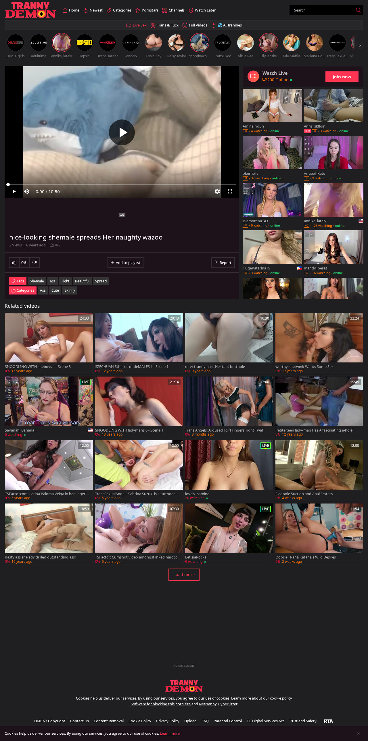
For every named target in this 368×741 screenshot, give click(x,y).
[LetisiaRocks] (229, 534)
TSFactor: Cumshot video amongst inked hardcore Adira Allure (137, 557)
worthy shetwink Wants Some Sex (304, 366)
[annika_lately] (333, 206)
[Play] (122, 132)
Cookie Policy (140, 720)
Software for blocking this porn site (161, 703)
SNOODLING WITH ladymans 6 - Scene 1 (129, 430)
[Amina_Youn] (272, 111)
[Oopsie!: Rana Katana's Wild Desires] (319, 534)
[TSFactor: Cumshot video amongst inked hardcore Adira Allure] (139, 534)
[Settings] (217, 191)
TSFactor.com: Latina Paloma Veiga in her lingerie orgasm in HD (46, 494)
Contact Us (79, 720)
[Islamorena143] (272, 206)
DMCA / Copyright (49, 720)
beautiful (82, 281)
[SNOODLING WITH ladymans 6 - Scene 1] (139, 407)
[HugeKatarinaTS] (272, 253)
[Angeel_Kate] (333, 158)
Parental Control (228, 720)
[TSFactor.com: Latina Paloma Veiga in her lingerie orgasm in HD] (49, 470)
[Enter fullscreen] (230, 191)
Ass (43, 290)
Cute (55, 290)
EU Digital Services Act (265, 720)
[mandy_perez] (333, 253)
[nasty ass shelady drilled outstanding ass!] (49, 534)
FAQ (205, 720)
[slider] (122, 184)
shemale (37, 281)
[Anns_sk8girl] (333, 111)
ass (52, 281)
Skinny (70, 290)
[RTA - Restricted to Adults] (328, 721)
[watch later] (11, 319)
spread (101, 281)
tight (65, 281)
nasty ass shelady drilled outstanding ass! (40, 557)
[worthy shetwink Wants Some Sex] (319, 343)
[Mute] (26, 191)
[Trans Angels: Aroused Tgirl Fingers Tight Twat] (229, 407)
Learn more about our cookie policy (261, 698)
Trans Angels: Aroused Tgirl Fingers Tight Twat (224, 430)
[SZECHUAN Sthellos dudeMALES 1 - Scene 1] (139, 343)
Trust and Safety (303, 720)
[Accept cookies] (358, 733)
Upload (190, 720)
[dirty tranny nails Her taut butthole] (229, 343)
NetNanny (207, 703)
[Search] (358, 10)
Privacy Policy (167, 720)
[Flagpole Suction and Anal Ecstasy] (319, 470)
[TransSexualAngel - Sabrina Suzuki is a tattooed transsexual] (139, 470)
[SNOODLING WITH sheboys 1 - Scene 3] (49, 343)
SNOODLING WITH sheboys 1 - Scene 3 (38, 366)
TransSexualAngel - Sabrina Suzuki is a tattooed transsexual (137, 494)
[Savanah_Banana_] (49, 407)
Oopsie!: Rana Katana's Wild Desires (305, 557)
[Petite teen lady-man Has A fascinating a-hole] (319, 407)
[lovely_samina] (229, 470)
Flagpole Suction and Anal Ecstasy (304, 494)
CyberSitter (227, 703)
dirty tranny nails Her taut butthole (215, 366)
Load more (184, 574)
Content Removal (109, 720)
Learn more (170, 733)
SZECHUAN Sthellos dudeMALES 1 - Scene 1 (131, 366)
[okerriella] (272, 158)
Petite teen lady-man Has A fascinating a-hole (313, 430)
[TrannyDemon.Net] (30, 10)
